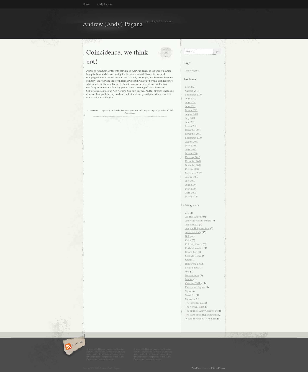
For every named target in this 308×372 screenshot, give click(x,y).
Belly (188, 236)
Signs (132, 113)
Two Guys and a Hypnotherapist (201, 314)
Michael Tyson (218, 368)
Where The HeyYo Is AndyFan (201, 318)
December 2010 (193, 129)
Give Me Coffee (193, 255)
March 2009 (191, 196)
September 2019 (193, 94)
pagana (147, 110)
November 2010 (193, 133)
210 (187, 212)
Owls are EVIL (193, 283)
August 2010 (191, 141)
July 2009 (190, 180)
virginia (154, 110)
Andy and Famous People (198, 220)
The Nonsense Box (194, 306)
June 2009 (190, 184)
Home (86, 4)
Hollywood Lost (193, 263)
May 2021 (190, 86)
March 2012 (191, 110)
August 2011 (191, 114)
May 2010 (190, 145)
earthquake (115, 110)
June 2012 (190, 106)
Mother (189, 279)
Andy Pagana (104, 4)
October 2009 (192, 169)
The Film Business (195, 302)
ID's (187, 271)
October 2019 (192, 90)
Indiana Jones (192, 275)
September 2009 (193, 173)
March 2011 (191, 126)
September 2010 (193, 137)
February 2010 (192, 157)
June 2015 (190, 98)
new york (139, 110)
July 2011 (190, 118)
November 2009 (193, 165)
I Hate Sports (192, 267)
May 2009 (190, 188)
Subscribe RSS (73, 347)
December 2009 (193, 161)
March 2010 (191, 153)
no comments (92, 110)
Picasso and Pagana (195, 287)
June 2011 (190, 122)
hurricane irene (127, 110)
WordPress (196, 368)
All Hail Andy (192, 216)
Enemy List (191, 252)
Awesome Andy (193, 232)
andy (108, 110)
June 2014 (190, 102)
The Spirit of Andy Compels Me (202, 310)
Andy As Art (191, 224)
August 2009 (191, 177)
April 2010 (190, 149)
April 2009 (190, 192)
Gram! (188, 259)
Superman (190, 299)
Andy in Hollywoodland (197, 228)
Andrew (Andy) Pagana (113, 24)
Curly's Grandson (194, 248)
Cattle (188, 240)
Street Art (190, 295)
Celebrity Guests (193, 244)
